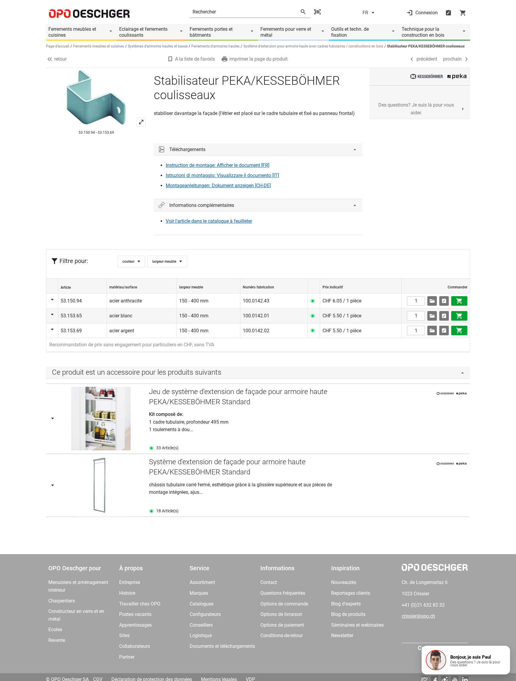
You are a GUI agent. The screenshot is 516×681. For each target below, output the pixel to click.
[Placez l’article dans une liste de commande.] (444, 301)
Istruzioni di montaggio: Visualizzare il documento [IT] (222, 175)
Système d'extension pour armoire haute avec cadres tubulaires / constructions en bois (313, 46)
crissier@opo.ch (418, 616)
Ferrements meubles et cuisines (72, 32)
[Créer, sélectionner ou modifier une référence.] (432, 301)
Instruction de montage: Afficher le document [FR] (217, 165)
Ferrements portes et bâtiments (211, 32)
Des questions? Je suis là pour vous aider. (416, 109)
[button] (466, 660)
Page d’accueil (57, 46)
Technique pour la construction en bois (423, 32)
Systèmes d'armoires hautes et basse (158, 46)
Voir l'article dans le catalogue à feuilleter (209, 221)
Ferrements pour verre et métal (285, 32)
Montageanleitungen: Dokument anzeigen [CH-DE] (218, 185)
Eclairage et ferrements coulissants (143, 32)
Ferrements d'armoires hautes (215, 46)
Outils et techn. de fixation (350, 32)
